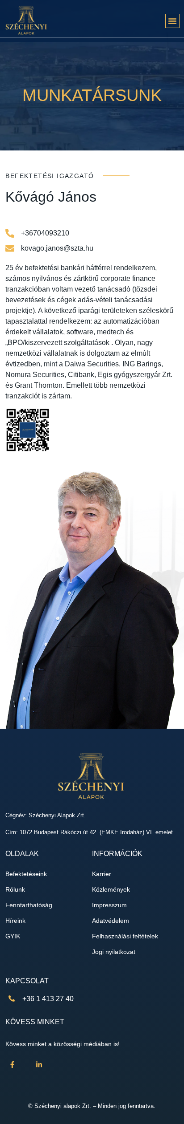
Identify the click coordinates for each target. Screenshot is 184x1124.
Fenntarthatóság (28, 905)
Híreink (15, 920)
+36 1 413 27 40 (48, 998)
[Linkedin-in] (39, 1064)
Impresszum (109, 905)
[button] (172, 21)
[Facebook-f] (12, 1064)
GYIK (12, 936)
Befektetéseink (26, 874)
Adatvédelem (110, 920)
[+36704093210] (9, 233)
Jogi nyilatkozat (113, 952)
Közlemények (111, 889)
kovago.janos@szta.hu (57, 248)
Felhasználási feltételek (125, 936)
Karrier (101, 874)
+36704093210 (45, 233)
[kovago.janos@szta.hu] (9, 248)
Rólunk (15, 889)
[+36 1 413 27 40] (11, 998)
